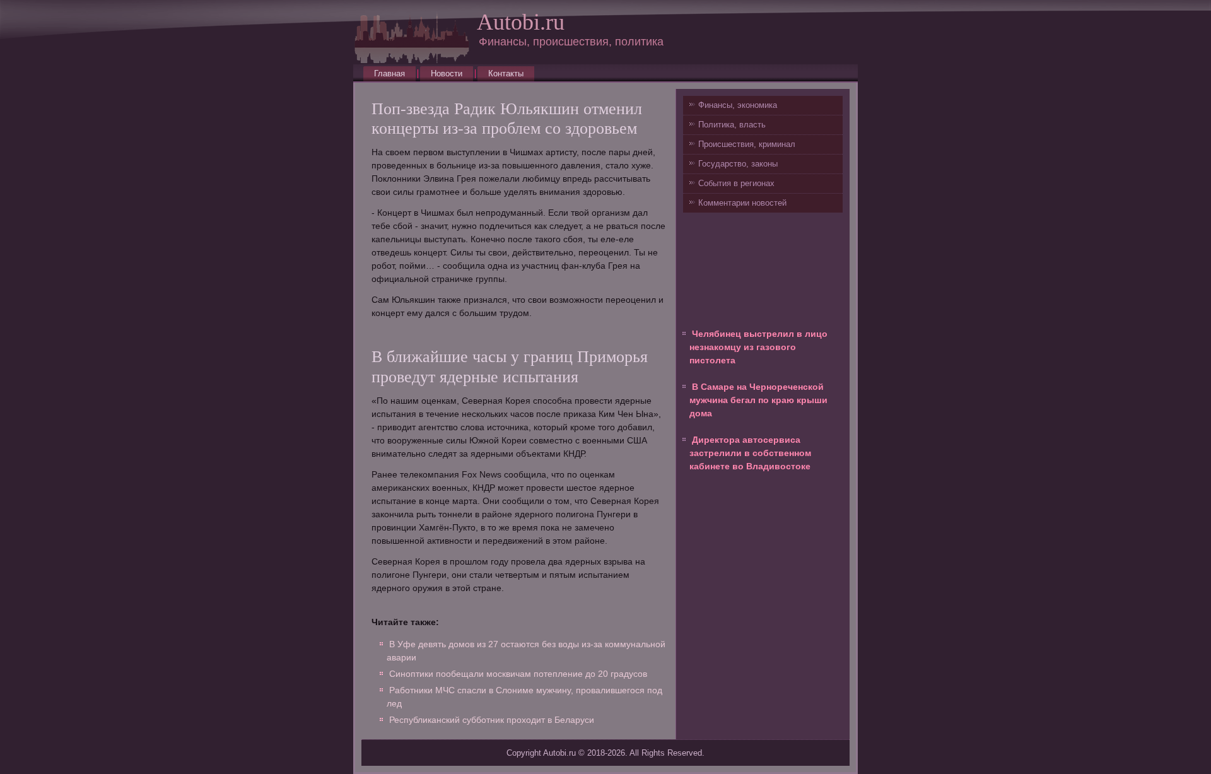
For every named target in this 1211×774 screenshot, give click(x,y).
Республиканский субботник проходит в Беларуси (491, 720)
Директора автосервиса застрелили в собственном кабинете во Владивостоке (750, 453)
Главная (389, 73)
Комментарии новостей (742, 203)
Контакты (506, 73)
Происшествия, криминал (746, 144)
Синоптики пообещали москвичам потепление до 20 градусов (518, 674)
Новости (446, 73)
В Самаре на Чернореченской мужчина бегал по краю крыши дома (758, 400)
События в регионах (736, 183)
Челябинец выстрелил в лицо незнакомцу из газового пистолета (758, 347)
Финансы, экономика (737, 105)
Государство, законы (738, 163)
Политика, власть (732, 124)
